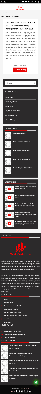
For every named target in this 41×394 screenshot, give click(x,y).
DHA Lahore (10, 97)
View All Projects (12, 120)
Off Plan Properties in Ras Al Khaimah (15, 315)
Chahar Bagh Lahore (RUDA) (21, 150)
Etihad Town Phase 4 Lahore (22, 142)
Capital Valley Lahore (19, 133)
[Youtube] (39, 1)
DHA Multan (10, 106)
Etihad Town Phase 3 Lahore (22, 159)
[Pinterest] (35, 1)
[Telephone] (2, 2)
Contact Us (7, 322)
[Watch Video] (9, 190)
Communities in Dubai (11, 309)
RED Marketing (15, 388)
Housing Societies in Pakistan (13, 306)
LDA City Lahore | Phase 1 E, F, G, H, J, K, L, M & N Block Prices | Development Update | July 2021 (20, 25)
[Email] (5, 2)
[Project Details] (8, 135)
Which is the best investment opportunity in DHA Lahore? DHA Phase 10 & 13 (25, 214)
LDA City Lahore (11, 115)
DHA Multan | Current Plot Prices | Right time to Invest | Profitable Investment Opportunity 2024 (25, 223)
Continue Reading (20, 70)
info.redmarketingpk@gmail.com (15, 334)
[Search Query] (34, 83)
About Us (7, 319)
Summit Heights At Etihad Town (22, 168)
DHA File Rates (8, 302)
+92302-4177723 (9, 338)
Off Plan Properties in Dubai (12, 312)
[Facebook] (23, 1)
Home (6, 299)
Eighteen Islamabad (13, 111)
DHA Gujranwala (11, 102)
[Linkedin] (29, 1)
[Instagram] (32, 1)
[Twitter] (26, 1)
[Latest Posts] (4, 348)
